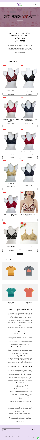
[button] (2, 4)
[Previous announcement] (2, 1)
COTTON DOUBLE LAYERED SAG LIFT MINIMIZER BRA (11, 120)
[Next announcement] (38, 1)
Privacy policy (30, 436)
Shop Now (20, 21)
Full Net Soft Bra (11, 245)
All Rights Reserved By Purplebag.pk (17, 436)
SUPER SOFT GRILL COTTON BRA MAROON (11, 214)
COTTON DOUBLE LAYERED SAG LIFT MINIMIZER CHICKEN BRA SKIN (11, 183)
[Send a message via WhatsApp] (38, 438)
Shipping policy (35, 437)
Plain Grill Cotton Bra (29, 245)
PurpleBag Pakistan (9, 436)
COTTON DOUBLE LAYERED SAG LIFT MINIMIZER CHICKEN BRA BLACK (11, 151)
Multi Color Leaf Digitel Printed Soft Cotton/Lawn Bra (29, 214)
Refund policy (25, 436)
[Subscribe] (19, 429)
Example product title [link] (11, 302)
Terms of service (35, 436)
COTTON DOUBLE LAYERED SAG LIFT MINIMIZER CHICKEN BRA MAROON (29, 151)
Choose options (11, 94)
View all (20, 253)
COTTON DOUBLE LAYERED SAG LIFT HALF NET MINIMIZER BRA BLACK (29, 120)
